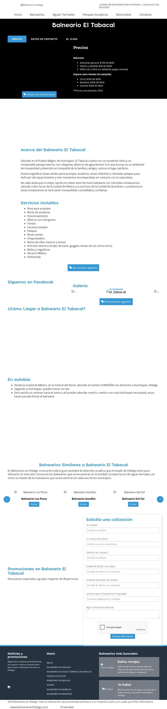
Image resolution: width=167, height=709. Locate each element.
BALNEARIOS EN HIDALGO (59, 667)
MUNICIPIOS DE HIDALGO (58, 680)
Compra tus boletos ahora (40, 94)
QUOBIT (50, 685)
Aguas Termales (64, 14)
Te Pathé (124, 684)
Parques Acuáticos (95, 14)
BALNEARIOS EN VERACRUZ (59, 694)
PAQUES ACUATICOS (56, 676)
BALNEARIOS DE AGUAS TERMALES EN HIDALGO (69, 671)
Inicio (18, 14)
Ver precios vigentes (85, 268)
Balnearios (37, 14)
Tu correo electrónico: (97, 538)
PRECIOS (17, 39)
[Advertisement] (39, 65)
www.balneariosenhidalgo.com (29, 707)
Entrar (34, 504)
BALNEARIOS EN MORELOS (59, 689)
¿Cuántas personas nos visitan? (102, 580)
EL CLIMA (71, 39)
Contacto (145, 14)
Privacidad (67, 707)
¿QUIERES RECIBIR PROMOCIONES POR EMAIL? (120, 4)
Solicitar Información (122, 636)
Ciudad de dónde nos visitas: (100, 566)
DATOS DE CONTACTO (44, 39)
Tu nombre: (92, 525)
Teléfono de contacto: (97, 552)
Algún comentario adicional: (100, 607)
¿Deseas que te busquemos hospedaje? (106, 593)
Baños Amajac (129, 661)
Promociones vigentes (117, 301)
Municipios (123, 14)
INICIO (50, 662)
